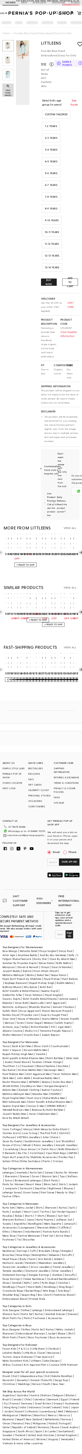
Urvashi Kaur (31, 1034)
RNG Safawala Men (14, 1101)
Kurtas (63, 1207)
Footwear (9, 1239)
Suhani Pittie (10, 1161)
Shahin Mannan (12, 1034)
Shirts (39, 1207)
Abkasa (46, 1081)
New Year (58, 1383)
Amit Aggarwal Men (38, 1073)
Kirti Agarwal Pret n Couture (41, 1364)
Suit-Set (63, 1215)
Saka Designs (51, 1360)
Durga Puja (61, 1380)
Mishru (31, 974)
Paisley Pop (66, 1157)
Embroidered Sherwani (30, 1333)
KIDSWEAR (58, 2)
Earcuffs (67, 1254)
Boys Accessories (60, 1337)
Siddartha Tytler (12, 994)
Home (6, 33)
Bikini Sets (50, 1184)
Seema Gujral (49, 990)
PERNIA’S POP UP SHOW (12, 775)
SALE (31, 779)
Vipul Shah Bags (56, 1152)
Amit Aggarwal (55, 1002)
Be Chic (23, 1152)
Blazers (51, 1215)
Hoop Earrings (11, 1278)
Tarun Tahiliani (34, 994)
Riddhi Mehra (65, 982)
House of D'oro (12, 1145)
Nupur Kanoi (58, 974)
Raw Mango (10, 950)
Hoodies (8, 1215)
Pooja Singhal (47, 950)
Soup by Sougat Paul (54, 1014)
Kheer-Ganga (53, 1061)
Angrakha (20, 1223)
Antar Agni (9, 955)
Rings (56, 1250)
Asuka (8, 1061)
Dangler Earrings (39, 1274)
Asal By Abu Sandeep (53, 955)
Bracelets (44, 1250)
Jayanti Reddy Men (14, 1113)
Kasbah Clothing (29, 1089)
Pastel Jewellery (63, 1266)
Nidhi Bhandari (67, 1149)
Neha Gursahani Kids (16, 1360)
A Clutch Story (47, 1149)
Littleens (51, 43)
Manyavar (9, 967)
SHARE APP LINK (69, 861)
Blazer (62, 1333)
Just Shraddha (65, 1141)
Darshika (63, 1066)
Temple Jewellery (13, 1270)
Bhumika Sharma (39, 1006)
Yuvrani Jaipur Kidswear (18, 1356)
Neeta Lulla (37, 1002)
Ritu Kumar (31, 986)
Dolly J (73, 955)
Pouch (21, 1286)
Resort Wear (33, 1184)
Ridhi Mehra (63, 962)
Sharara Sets (50, 1176)
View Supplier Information (68, 333)
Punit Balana (70, 978)
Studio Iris (31, 1030)
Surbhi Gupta (63, 1022)
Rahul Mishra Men (54, 1097)
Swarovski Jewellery (15, 1266)
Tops (63, 1176)
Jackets (73, 1184)
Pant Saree (47, 1192)
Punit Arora (34, 1097)
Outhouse (8, 1137)
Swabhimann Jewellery (38, 1141)
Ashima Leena (68, 998)
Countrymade (59, 1046)
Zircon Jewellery (41, 1266)
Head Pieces (10, 1258)
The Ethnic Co (11, 1066)
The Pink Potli (48, 1133)
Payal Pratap (52, 978)
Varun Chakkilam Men (42, 1113)
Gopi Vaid (9, 1018)
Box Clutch (44, 1294)
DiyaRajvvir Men (32, 1085)
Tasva (6, 1046)
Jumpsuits (11, 1188)
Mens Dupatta (53, 1223)
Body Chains (28, 1258)
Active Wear (63, 1235)
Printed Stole (37, 1298)
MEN (24, 2)
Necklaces (9, 1250)
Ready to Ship (65, 1192)
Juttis (35, 1282)
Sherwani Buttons (13, 1219)
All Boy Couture (12, 1364)
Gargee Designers (55, 1085)
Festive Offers (11, 1196)
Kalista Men (10, 1089)
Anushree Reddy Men (45, 1078)
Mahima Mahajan (13, 974)
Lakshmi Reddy (12, 1352)
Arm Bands (45, 1258)
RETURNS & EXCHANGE (66, 777)
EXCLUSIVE (34, 773)
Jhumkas (57, 1274)
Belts (27, 1282)
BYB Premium (69, 1364)
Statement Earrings (14, 1274)
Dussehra (22, 1380)
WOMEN (10, 2)
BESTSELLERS (35, 768)
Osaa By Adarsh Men (62, 958)
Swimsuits (26, 1188)
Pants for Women (13, 1184)
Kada (73, 1278)
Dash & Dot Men (22, 1046)
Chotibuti (53, 1348)
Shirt (71, 1333)
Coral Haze (37, 1152)
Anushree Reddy (28, 955)
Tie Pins (44, 1211)
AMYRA (72, 1152)
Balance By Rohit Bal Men (48, 1109)
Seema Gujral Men (14, 1105)
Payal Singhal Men (14, 1097)
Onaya (45, 967)
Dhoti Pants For (12, 1318)
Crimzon (58, 1161)
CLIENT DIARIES (36, 806)
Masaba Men (40, 1093)
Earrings (22, 1250)
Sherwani (51, 1207)
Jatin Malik (23, 1078)
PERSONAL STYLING (39, 795)
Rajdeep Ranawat (16, 982)
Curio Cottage (11, 1129)
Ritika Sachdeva (30, 1161)
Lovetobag (11, 1149)
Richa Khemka (40, 1026)
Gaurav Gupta (12, 998)
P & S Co (24, 1348)
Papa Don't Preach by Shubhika (22, 978)
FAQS (57, 797)
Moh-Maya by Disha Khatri (51, 1129)
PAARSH (55, 1093)
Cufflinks (64, 1227)
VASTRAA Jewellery (28, 1137)
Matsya (9, 1022)
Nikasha (7, 1002)
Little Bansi (38, 1348)
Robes (19, 1215)
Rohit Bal (45, 986)
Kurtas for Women (67, 1172)
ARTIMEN (34, 1081)
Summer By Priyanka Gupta (20, 962)
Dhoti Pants (51, 1180)
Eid (47, 1376)
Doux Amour (28, 1149)
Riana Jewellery (43, 1145)
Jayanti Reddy (11, 970)
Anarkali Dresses (55, 1313)
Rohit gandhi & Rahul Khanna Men (23, 1058)
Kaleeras (54, 1254)
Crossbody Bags (13, 1290)
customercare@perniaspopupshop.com (26, 835)
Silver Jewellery (61, 1270)
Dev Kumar (9, 1069)
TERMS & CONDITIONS (66, 782)
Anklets (58, 1258)
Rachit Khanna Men (14, 1081)
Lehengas (8, 1172)
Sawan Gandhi (70, 1018)
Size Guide (74, 102)
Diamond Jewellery (38, 1270)
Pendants (31, 1262)
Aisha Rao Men (62, 1081)
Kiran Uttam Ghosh (45, 970)
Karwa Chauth (41, 1383)
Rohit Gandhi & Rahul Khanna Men (49, 1101)
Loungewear (27, 1227)
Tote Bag (63, 1290)
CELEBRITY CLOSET (38, 790)
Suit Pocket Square (63, 1211)
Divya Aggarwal (29, 1010)
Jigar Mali (63, 1026)
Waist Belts (34, 1286)
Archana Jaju (11, 1026)
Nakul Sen (43, 974)
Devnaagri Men (53, 1069)
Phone (73, 851)
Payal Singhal (53, 994)
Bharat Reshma (45, 1066)
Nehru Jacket (25, 1207)
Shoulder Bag (11, 1294)
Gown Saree (30, 1192)
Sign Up (69, 934)
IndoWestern (33, 1231)
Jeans (30, 1219)
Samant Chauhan (63, 1006)
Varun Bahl (21, 1002)
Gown (35, 1176)
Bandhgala (35, 1223)
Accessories (10, 1227)
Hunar (55, 1137)
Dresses (24, 1176)
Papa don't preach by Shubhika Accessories (30, 1157)
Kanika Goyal (11, 1014)
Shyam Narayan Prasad (56, 1010)
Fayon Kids (9, 1348)
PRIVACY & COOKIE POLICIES (64, 790)
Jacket (51, 1333)
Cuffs (33, 1250)
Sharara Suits (11, 1313)
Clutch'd (64, 1133)
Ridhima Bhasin (12, 986)
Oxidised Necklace (58, 1278)
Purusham (28, 1066)
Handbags (9, 1286)
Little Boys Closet (34, 1352)
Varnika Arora (11, 1133)
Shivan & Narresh (27, 967)
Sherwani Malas (47, 1227)
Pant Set (48, 1235)
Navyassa (53, 1352)
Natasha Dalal (28, 950)
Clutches (63, 1282)
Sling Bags (65, 1286)
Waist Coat (30, 1211)
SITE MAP (59, 802)
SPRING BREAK (56, 1105)
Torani (20, 1022)
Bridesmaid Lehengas (28, 1180)
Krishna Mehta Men (30, 1069)
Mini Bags (49, 1290)
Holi (15, 1376)
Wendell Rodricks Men (16, 1109)
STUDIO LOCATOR (12, 782)
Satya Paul (65, 950)
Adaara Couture (13, 1030)
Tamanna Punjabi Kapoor (55, 1030)
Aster (46, 1137)
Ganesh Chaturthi (41, 1380)
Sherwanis (11, 1176)
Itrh (53, 1026)
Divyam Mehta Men (35, 1049)
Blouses (68, 1188)
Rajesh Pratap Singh (41, 982)
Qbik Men (8, 1078)
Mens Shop (9, 1235)
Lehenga (37, 1310)
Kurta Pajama (45, 1219)
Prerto (46, 1161)
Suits (72, 1207)
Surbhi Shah (10, 1010)
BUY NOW (49, 282)
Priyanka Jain (29, 1014)
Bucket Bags (33, 1290)
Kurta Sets (36, 1172)
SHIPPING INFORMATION (61, 770)
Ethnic (6, 1231)
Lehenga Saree (12, 1192)
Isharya (27, 1129)
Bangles (66, 1250)
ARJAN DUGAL (11, 1085)
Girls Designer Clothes (16, 1310)
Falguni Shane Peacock (17, 958)
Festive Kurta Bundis (55, 1231)
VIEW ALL (70, 527)
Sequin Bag (28, 1294)
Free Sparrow (44, 1356)
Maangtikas (39, 1254)
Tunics (8, 1180)
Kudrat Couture (51, 1089)
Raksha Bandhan (61, 1376)
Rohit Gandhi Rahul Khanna (40, 998)
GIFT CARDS (35, 784)
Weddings (24, 1383)
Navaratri (9, 1380)
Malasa (48, 1022)
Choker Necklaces (33, 1278)
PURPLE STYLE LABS (14, 768)
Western (17, 1231)
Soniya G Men (36, 1105)
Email (56, 851)
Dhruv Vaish (41, 1046)
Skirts (62, 1184)
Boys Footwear (37, 1337)
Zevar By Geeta (12, 1141)
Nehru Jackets (65, 1329)
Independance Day (31, 1376)
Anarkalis (22, 1172)
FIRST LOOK (9, 788)
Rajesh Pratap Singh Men (18, 1054)
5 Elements (9, 1152)
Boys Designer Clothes (16, 1329)
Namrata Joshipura (15, 1006)
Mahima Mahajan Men (16, 1093)
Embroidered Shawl (15, 1298)
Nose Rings (23, 1254)
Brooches (29, 1239)
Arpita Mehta (50, 1018)
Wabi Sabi (72, 1058)
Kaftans (72, 1176)
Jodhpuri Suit (64, 1219)
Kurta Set (27, 1313)
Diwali (6, 1376)
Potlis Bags (48, 1282)
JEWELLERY (39, 2)
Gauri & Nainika (61, 967)
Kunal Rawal (21, 1061)
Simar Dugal (33, 1022)
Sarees (49, 1172)
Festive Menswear (29, 1235)
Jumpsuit (69, 1223)
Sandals (17, 1282)
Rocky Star (40, 958)
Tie (19, 1239)
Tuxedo (7, 1223)
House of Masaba (29, 1018)
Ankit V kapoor (12, 1049)
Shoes (6, 1282)
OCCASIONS (35, 801)
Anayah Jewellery (66, 1145)
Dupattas (40, 1188)
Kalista (27, 970)
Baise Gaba (46, 962)
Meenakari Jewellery (51, 1262)
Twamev (37, 1061)
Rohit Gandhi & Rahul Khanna (21, 990)
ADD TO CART (70, 282)
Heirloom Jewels (13, 1262)
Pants (6, 1211)
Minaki (27, 1145)
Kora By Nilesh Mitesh (16, 1117)
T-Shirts (40, 1215)
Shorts (29, 1215)
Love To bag (29, 1133)
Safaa (25, 1026)
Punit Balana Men (13, 1073)
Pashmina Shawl (64, 1294)
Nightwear (55, 1188)
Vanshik (40, 1054)
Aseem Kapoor (51, 1034)
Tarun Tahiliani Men (65, 1073)
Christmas (9, 1383)
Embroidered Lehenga (58, 1310)
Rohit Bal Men (54, 1058)
